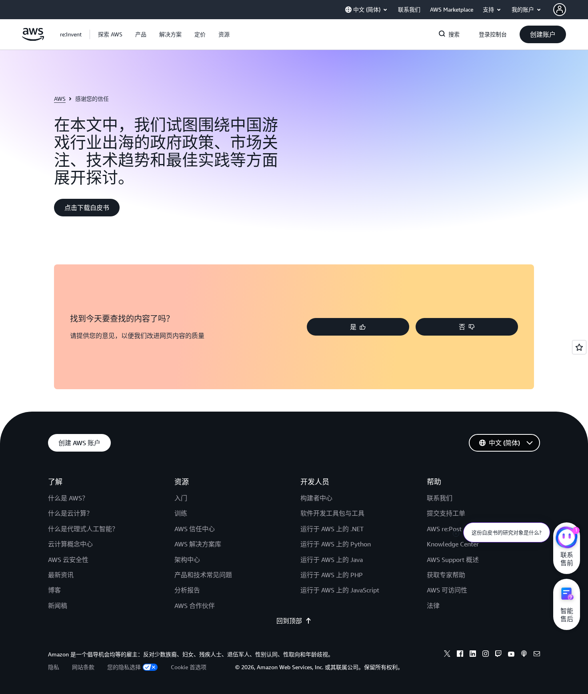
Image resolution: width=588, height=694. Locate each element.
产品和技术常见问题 (203, 575)
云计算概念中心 (70, 544)
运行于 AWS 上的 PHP (331, 575)
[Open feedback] (579, 347)
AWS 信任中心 (194, 529)
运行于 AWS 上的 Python (335, 544)
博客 (54, 590)
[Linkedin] (473, 654)
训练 (180, 513)
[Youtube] (511, 654)
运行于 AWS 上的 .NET (332, 529)
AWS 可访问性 (447, 590)
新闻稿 (57, 606)
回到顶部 (289, 621)
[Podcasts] (524, 654)
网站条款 (83, 667)
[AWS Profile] (559, 9)
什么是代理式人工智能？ (83, 529)
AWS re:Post (444, 529)
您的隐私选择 (124, 667)
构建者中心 (316, 498)
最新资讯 (61, 575)
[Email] (537, 654)
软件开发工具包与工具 (332, 513)
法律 (433, 606)
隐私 (53, 667)
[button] (110, 34)
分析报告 (187, 590)
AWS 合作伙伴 (194, 606)
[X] (447, 654)
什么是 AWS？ (68, 498)
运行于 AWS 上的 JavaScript (339, 590)
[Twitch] (498, 654)
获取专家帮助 (446, 575)
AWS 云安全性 (68, 560)
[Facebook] (460, 654)
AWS (60, 98)
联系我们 (439, 498)
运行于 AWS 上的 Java (331, 560)
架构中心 (187, 560)
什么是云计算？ (70, 513)
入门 (180, 498)
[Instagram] (485, 654)
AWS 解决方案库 (197, 544)
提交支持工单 (446, 513)
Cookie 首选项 (188, 667)
